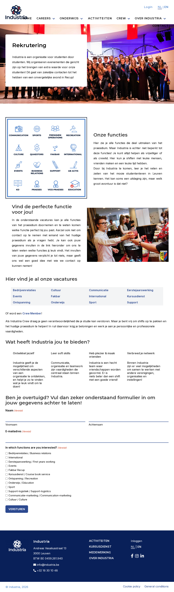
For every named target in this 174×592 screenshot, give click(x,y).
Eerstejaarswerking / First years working (31, 461)
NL (160, 7)
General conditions (156, 586)
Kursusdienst (136, 296)
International (97, 296)
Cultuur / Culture (17, 499)
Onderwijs (69, 18)
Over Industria (148, 18)
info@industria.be (47, 564)
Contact (160, 25)
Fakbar (55, 296)
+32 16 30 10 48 (47, 570)
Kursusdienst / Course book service (29, 474)
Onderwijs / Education (21, 482)
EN (166, 7)
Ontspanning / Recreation (23, 478)
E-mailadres (18, 431)
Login (148, 7)
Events (17, 296)
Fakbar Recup (16, 470)
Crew (121, 18)
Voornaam (11, 424)
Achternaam (96, 424)
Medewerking (100, 552)
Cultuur (56, 290)
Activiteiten (100, 18)
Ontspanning (21, 302)
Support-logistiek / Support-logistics (29, 491)
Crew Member (31, 313)
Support (132, 302)
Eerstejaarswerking (140, 290)
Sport (92, 302)
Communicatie (98, 290)
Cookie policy (131, 586)
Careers (44, 18)
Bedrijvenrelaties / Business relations (29, 453)
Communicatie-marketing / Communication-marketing (39, 495)
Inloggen (136, 541)
